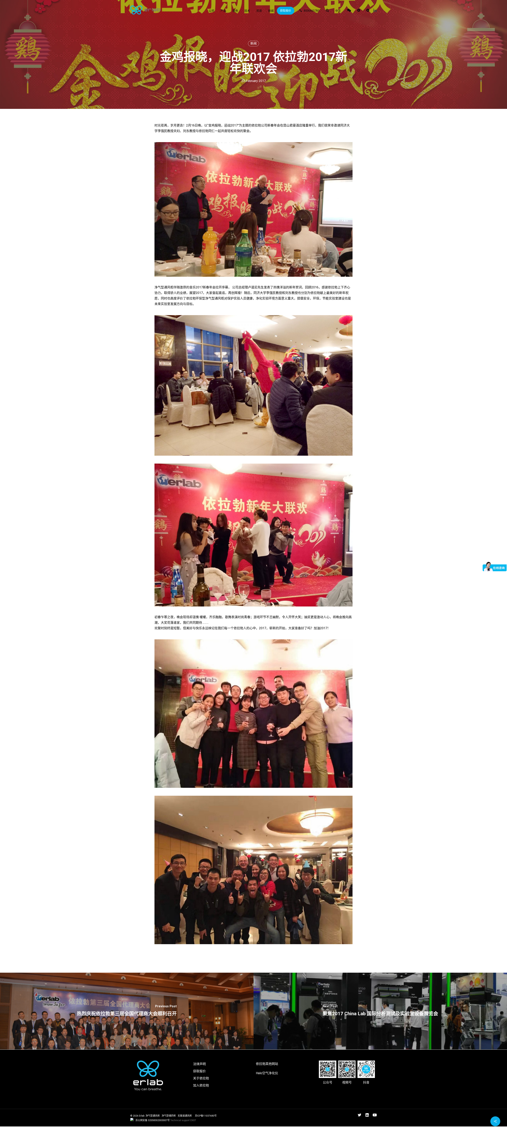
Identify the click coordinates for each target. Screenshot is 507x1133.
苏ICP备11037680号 (206, 1115)
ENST (193, 1120)
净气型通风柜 (153, 1115)
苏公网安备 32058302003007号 (152, 1120)
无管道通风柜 (185, 1115)
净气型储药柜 (169, 1115)
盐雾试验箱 (29, 1129)
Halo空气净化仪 (267, 1073)
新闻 (253, 43)
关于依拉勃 (201, 1078)
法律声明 (199, 1064)
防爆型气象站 (9, 1129)
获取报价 (199, 1071)
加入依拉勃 (201, 1085)
